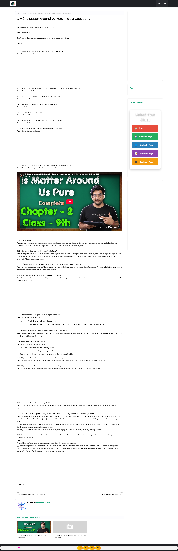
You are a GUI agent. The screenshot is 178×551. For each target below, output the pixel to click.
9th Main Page (143, 136)
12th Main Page (143, 162)
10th (86, 548)
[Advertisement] (69, 72)
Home (18, 13)
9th (80, 548)
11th (92, 548)
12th (98, 548)
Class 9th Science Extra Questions (31, 13)
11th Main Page (143, 153)
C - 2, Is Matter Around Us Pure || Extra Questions (31, 536)
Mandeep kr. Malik (43, 503)
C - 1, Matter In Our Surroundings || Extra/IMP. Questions (69, 536)
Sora (19, 548)
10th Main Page (143, 145)
